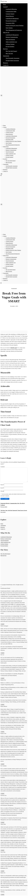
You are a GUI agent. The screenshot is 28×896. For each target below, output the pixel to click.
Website (2, 491)
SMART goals (13, 347)
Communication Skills (11, 11)
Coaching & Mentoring (11, 9)
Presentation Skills (10, 23)
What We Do (6, 32)
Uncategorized (14, 288)
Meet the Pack (3, 555)
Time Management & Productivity (14, 30)
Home (4, 4)
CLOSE (2, 624)
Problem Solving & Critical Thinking (14, 25)
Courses (5, 6)
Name (2, 484)
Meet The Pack (9, 53)
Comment (3, 466)
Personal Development (11, 20)
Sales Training (9, 27)
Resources (5, 62)
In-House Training (10, 44)
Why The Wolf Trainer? (11, 51)
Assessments (6, 55)
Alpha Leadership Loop (11, 41)
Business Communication (12, 37)
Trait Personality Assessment (12, 58)
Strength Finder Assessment (12, 60)
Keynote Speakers (10, 46)
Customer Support (10, 13)
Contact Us (5, 65)
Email (2, 487)
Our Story (5, 48)
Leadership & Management (12, 18)
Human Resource (10, 16)
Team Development (10, 39)
